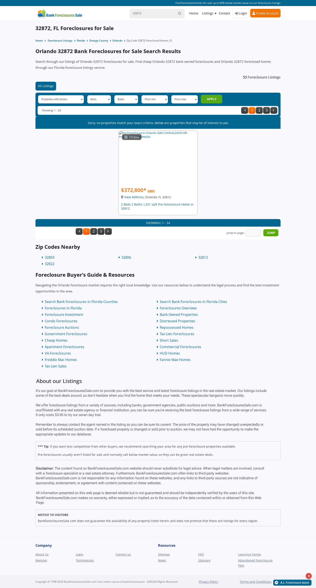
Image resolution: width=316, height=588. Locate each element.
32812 (203, 257)
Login (242, 13)
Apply (211, 99)
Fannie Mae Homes (175, 359)
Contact (224, 13)
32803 (49, 257)
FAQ (201, 554)
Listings (207, 13)
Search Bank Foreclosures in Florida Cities (193, 301)
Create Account (266, 13)
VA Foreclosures (58, 353)
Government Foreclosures (66, 334)
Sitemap (164, 554)
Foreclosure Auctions (62, 327)
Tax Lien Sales (56, 366)
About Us (42, 554)
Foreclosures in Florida (63, 308)
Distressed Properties (177, 321)
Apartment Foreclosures (64, 346)
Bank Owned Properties (179, 314)
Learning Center (249, 554)
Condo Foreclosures (61, 321)
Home (193, 13)
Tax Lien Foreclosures (177, 334)
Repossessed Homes (176, 327)
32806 (126, 257)
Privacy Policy (208, 582)
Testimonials (85, 560)
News (162, 560)
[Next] (273, 110)
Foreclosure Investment (64, 314)
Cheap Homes (56, 340)
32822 (49, 263)
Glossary (204, 560)
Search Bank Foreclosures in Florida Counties (81, 301)
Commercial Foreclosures (180, 346)
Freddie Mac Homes (61, 359)
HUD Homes (170, 353)
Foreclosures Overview (178, 308)
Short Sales (169, 340)
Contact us (123, 554)
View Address (134, 197)
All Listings (46, 86)
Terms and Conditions (256, 582)
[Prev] (244, 110)
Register (41, 560)
